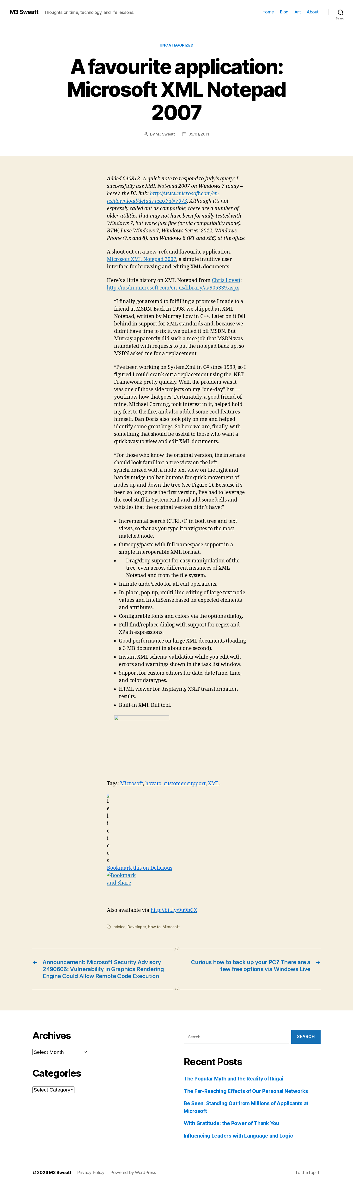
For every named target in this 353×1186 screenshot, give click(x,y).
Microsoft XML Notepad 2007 (141, 259)
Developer (137, 926)
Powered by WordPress (133, 1172)
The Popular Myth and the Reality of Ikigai (233, 1079)
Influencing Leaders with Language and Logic (238, 1136)
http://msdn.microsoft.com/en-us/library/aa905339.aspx (173, 288)
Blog (284, 11)
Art (297, 11)
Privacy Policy (90, 1172)
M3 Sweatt (24, 12)
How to (154, 926)
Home (268, 11)
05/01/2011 (199, 134)
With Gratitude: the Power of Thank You (231, 1123)
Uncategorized (176, 45)
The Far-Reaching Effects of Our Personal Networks (246, 1091)
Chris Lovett (226, 280)
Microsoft (171, 926)
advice (119, 926)
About (313, 11)
